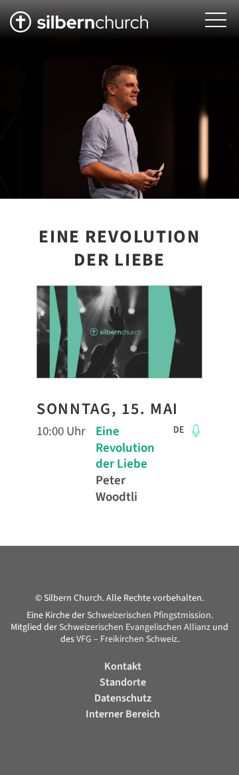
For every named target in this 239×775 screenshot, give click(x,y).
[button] (215, 20)
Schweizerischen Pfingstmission (149, 615)
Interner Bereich (123, 714)
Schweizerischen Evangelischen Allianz (134, 627)
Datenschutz (122, 698)
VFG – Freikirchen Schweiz (126, 639)
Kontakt (122, 666)
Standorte (123, 682)
